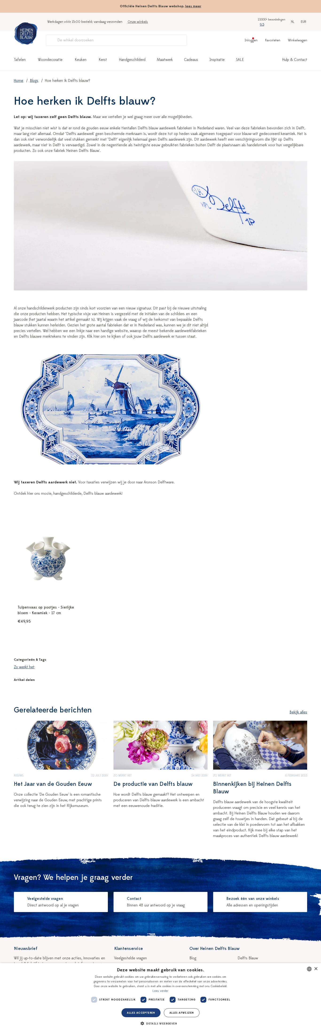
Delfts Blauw (248, 958)
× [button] (315, 969)
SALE (240, 59)
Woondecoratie (50, 59)
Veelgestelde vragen (130, 958)
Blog (192, 958)
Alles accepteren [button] (141, 1013)
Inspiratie (217, 59)
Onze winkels (138, 22)
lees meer (193, 6)
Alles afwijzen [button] (181, 1013)
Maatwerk (165, 59)
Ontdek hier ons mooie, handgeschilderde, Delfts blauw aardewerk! (68, 493)
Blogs (34, 80)
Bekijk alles (298, 712)
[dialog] (160, 997)
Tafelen (20, 59)
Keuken (80, 59)
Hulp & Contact (294, 59)
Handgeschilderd (132, 59)
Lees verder (160, 991)
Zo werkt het (24, 667)
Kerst (103, 59)
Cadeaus (191, 59)
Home (18, 80)
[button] (160, 1023)
